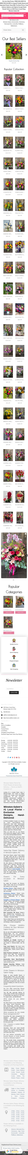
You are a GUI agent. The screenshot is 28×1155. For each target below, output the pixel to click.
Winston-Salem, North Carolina (11, 1148)
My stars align (20, 525)
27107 (22, 1114)
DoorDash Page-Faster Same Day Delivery (11, 734)
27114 (22, 1118)
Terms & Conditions (6, 725)
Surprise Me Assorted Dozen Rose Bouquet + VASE (8, 525)
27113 (17, 1118)
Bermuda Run (20, 1129)
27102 (13, 1113)
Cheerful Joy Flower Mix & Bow (20, 359)
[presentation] (1, 55)
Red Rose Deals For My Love (20, 484)
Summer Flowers (8, 610)
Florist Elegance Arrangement (20, 150)
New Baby (12, 915)
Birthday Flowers (8, 630)
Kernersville (14, 1133)
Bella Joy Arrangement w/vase (8, 379)
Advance (13, 1129)
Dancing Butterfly (20, 296)
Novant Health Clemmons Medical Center (17, 1074)
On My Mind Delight (20, 400)
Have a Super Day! (8, 129)
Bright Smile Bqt (8, 421)
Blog (2, 723)
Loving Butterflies (8, 317)
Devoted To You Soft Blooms (20, 317)
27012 (17, 1111)
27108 (13, 1116)
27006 (13, 1111)
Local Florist (4, 730)
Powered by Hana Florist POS (14, 775)
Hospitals (3, 727)
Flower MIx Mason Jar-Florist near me (8, 254)
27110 (22, 1116)
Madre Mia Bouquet (8, 442)
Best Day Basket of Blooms (8, 275)
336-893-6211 (22, 13)
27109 (17, 1116)
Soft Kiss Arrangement (8, 296)
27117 (22, 1120)
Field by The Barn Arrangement (20, 213)
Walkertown (20, 1135)
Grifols (18, 1076)
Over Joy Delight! (20, 171)
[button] (1, 555)
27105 (13, 1114)
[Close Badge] (22, 1149)
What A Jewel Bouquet (8, 359)
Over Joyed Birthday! (20, 192)
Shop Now (9, 612)
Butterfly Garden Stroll (20, 254)
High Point (21, 1131)
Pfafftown (13, 1135)
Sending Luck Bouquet (8, 213)
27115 (13, 1120)
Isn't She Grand (8, 338)
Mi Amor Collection (20, 505)
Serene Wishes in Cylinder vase (8, 234)
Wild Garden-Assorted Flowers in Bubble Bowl (20, 275)
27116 (17, 1120)
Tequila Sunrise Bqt (8, 400)
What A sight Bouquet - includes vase (20, 442)
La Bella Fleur (20, 379)
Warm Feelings (8, 484)
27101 (22, 1111)
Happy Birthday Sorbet (8, 171)
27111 (12, 1118)
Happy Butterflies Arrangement (20, 421)
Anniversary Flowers (20, 610)
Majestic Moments (8, 150)
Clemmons (14, 1131)
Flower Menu (7, 30)
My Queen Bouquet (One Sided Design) (8, 109)
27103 (17, 1113)
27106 (17, 1114)
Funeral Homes (5, 728)
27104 (22, 1113)
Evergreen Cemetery (17, 1098)
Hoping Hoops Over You (8, 463)
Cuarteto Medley (8, 88)
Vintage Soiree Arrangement (20, 338)
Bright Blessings (20, 109)
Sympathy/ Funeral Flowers (8, 732)
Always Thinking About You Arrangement (20, 463)
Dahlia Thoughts (20, 129)
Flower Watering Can (20, 234)
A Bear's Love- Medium (8, 505)
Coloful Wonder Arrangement (8, 192)
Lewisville (21, 1133)
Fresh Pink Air (20, 88)
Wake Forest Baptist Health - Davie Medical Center (17, 1070)
